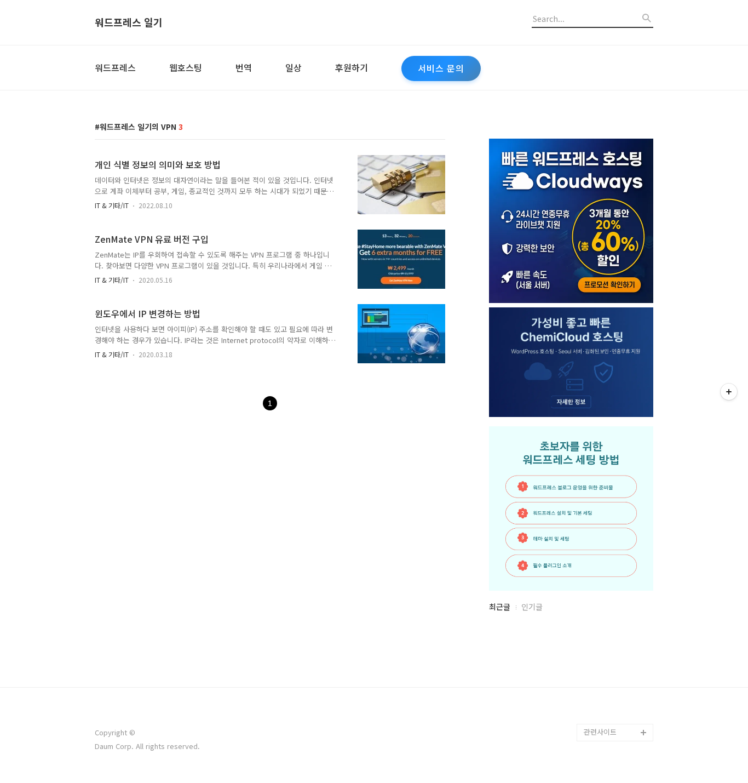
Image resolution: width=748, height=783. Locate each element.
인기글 (532, 606)
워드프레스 (115, 67)
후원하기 (351, 67)
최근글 (499, 606)
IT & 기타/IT (112, 205)
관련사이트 (600, 732)
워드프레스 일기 (129, 22)
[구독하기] (729, 392)
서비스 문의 (441, 68)
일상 (293, 67)
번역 (243, 67)
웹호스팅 (185, 67)
